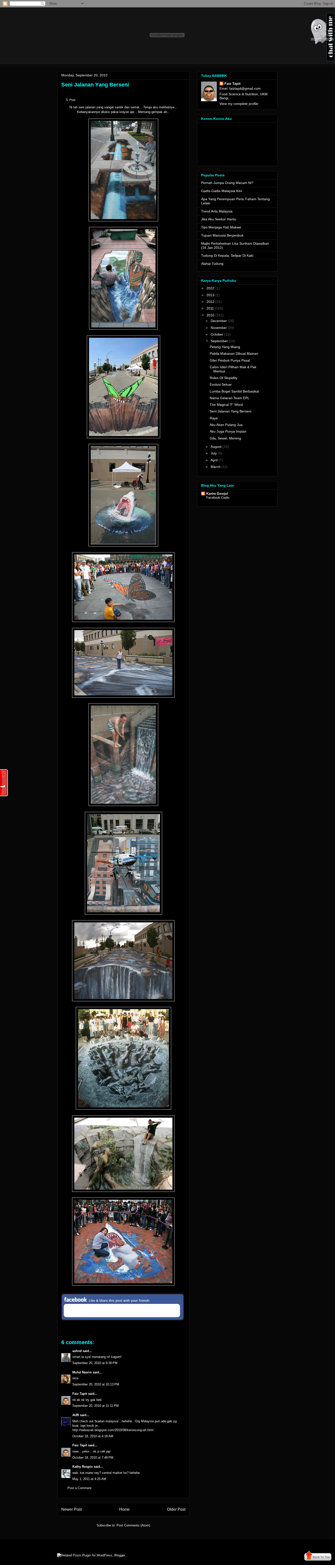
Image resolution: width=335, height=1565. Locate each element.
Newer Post (71, 1509)
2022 (210, 288)
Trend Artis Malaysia (216, 211)
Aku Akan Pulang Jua (226, 425)
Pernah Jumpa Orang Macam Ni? (227, 183)
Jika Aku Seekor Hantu (218, 219)
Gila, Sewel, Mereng (225, 438)
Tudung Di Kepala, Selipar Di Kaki (227, 255)
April (214, 460)
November (219, 328)
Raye (214, 418)
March (215, 467)
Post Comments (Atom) (133, 1525)
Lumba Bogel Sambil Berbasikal (234, 391)
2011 (210, 308)
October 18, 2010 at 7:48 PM (92, 1457)
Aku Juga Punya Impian (228, 431)
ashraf (77, 1351)
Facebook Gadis (218, 497)
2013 (210, 295)
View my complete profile (238, 104)
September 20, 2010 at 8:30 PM (94, 1363)
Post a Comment (79, 1488)
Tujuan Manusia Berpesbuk (222, 235)
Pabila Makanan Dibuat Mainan (234, 353)
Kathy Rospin (82, 1466)
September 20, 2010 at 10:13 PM (95, 1384)
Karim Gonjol (217, 493)
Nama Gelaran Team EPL (229, 398)
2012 (210, 302)
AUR (75, 1415)
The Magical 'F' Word (226, 405)
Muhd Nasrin (82, 1372)
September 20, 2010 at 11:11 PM (95, 1406)
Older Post (176, 1509)
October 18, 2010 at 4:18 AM (92, 1436)
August (216, 447)
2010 (210, 315)
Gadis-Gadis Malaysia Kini (221, 191)
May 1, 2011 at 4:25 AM (89, 1479)
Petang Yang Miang (225, 347)
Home (124, 1509)
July (214, 453)
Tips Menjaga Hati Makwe (221, 227)
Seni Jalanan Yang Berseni (95, 85)
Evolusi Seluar (221, 384)
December (219, 321)
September (219, 341)
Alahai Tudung (212, 264)
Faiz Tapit (79, 1394)
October (217, 334)
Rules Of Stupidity (223, 378)
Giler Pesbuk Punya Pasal (230, 360)
